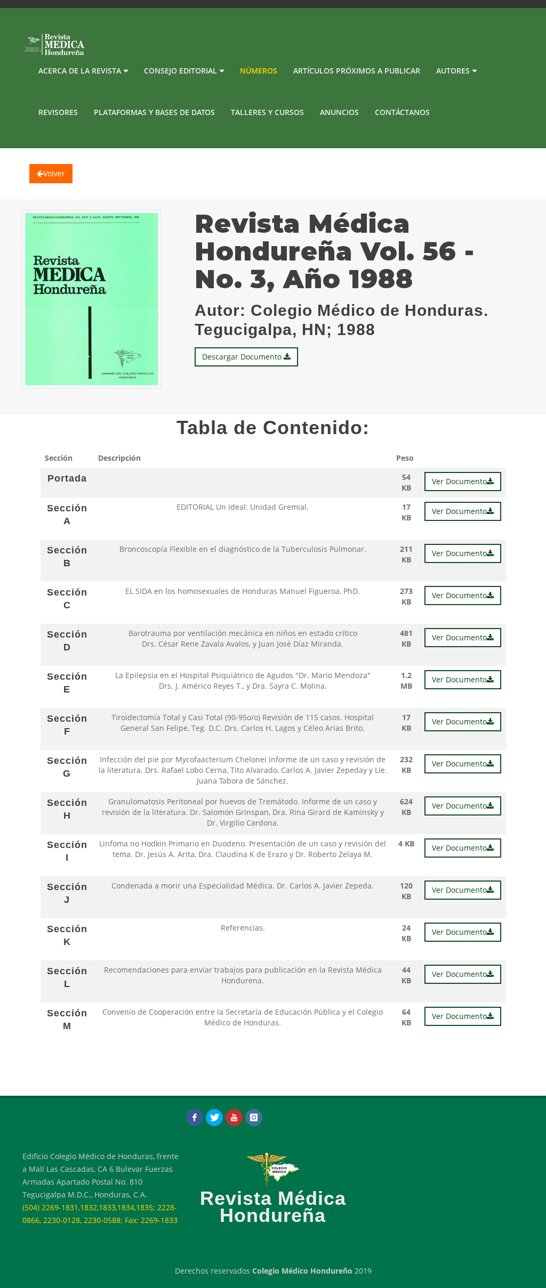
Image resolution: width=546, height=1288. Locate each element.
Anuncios (339, 112)
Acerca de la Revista (79, 71)
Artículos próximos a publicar (356, 71)
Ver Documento (459, 481)
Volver (54, 173)
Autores (453, 71)
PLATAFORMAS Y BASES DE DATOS (154, 112)
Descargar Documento (243, 357)
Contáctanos (402, 112)
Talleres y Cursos (267, 112)
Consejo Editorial (180, 71)
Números (258, 71)
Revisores (58, 112)
